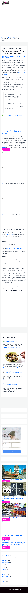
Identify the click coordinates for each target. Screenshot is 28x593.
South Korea (5, 576)
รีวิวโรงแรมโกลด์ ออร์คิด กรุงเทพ (11, 132)
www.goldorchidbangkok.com (14, 248)
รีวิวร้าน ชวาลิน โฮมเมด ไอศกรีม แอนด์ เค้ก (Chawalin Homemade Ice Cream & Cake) (13, 390)
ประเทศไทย (6, 74)
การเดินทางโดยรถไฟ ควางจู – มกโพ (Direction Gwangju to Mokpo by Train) (12, 498)
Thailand (20, 56)
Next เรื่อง (14, 330)
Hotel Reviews (5, 562)
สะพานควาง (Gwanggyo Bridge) (12, 479)
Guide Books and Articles (8, 558)
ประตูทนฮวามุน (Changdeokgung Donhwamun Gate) (12, 536)
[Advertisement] (14, 22)
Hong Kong (4, 560)
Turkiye (3, 581)
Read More (6, 481)
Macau (3, 567)
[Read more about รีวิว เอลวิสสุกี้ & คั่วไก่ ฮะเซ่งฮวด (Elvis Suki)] (14, 373)
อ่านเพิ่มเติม (5, 149)
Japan (3, 565)
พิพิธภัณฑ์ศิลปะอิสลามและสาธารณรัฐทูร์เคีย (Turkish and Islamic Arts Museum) (13, 544)
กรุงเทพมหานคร (21, 72)
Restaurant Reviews (12, 56)
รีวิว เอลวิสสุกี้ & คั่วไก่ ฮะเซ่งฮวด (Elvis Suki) (12, 377)
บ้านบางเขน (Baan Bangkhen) (11, 518)
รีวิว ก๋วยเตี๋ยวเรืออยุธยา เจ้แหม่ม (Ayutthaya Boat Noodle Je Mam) (13, 365)
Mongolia (4, 569)
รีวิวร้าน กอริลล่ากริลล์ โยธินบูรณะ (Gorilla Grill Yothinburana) (13, 344)
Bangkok (4, 56)
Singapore (4, 574)
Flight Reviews (5, 555)
